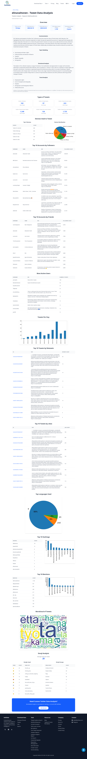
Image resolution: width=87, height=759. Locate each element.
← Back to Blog (15, 9)
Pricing (52, 3)
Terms (59, 726)
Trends (62, 3)
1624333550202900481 (18, 364)
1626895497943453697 (18, 387)
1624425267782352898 (18, 407)
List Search (33, 738)
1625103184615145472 (18, 463)
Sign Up (80, 3)
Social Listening (34, 749)
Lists (18, 724)
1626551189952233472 (18, 400)
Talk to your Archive (35, 726)
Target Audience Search (36, 720)
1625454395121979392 (18, 469)
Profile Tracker (34, 747)
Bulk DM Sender (35, 745)
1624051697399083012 (18, 381)
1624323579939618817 (18, 356)
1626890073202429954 (18, 475)
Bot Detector (34, 728)
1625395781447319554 (18, 372)
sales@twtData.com (78, 720)
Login (73, 3)
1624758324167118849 (18, 412)
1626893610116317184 (18, 437)
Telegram (75, 722)
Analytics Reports (35, 732)
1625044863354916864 (18, 393)
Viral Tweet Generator (36, 730)
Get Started (43, 708)
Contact (60, 724)
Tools (46, 3)
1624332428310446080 (18, 487)
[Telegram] (83, 750)
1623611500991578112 (18, 417)
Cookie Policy (61, 730)
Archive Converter (35, 724)
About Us (60, 722)
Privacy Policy (61, 728)
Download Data (38, 3)
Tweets (19, 722)
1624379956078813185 (18, 449)
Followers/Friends (21, 720)
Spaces (19, 726)
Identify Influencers (35, 722)
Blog (57, 3)
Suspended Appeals (35, 740)
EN (67, 3)
